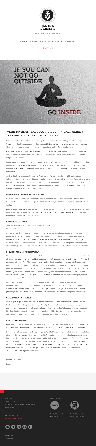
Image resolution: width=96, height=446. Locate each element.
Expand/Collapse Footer (2, 391)
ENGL (50, 48)
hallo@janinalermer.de (13, 418)
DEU (45, 48)
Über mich (26, 41)
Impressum (9, 435)
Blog (36, 41)
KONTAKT (69, 41)
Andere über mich (52, 41)
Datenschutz (9, 439)
